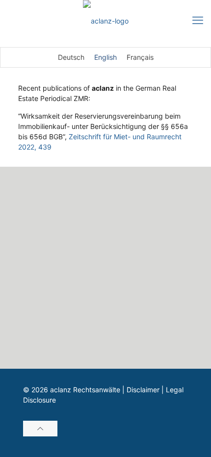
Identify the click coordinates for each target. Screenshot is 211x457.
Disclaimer (143, 389)
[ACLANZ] (105, 21)
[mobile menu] (197, 19)
